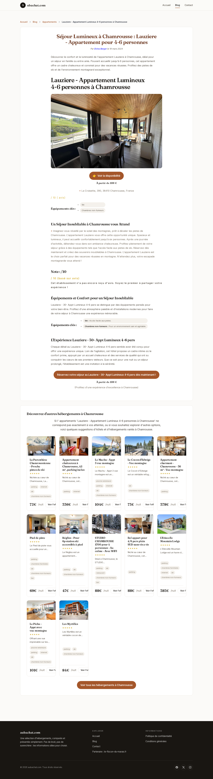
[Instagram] (190, 767)
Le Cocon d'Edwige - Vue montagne (139, 461)
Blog (177, 5)
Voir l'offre (53, 504)
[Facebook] (177, 767)
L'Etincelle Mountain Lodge (170, 539)
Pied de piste (37, 537)
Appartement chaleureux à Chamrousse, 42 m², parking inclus (73, 464)
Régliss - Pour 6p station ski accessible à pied (72, 541)
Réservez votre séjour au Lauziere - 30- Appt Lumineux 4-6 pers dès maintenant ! (106, 374)
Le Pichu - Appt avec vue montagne (38, 627)
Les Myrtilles (70, 623)
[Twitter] (183, 767)
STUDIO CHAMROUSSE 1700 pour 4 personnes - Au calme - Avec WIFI (106, 544)
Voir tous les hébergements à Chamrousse (106, 685)
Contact (189, 5)
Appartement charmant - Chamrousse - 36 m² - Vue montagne (171, 464)
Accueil (167, 5)
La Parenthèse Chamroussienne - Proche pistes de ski (40, 464)
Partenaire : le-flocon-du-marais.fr (109, 751)
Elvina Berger (100, 48)
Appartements (49, 22)
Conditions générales (155, 741)
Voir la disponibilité (106, 176)
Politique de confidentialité (158, 736)
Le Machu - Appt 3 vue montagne (105, 461)
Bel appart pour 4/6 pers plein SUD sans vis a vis (138, 541)
